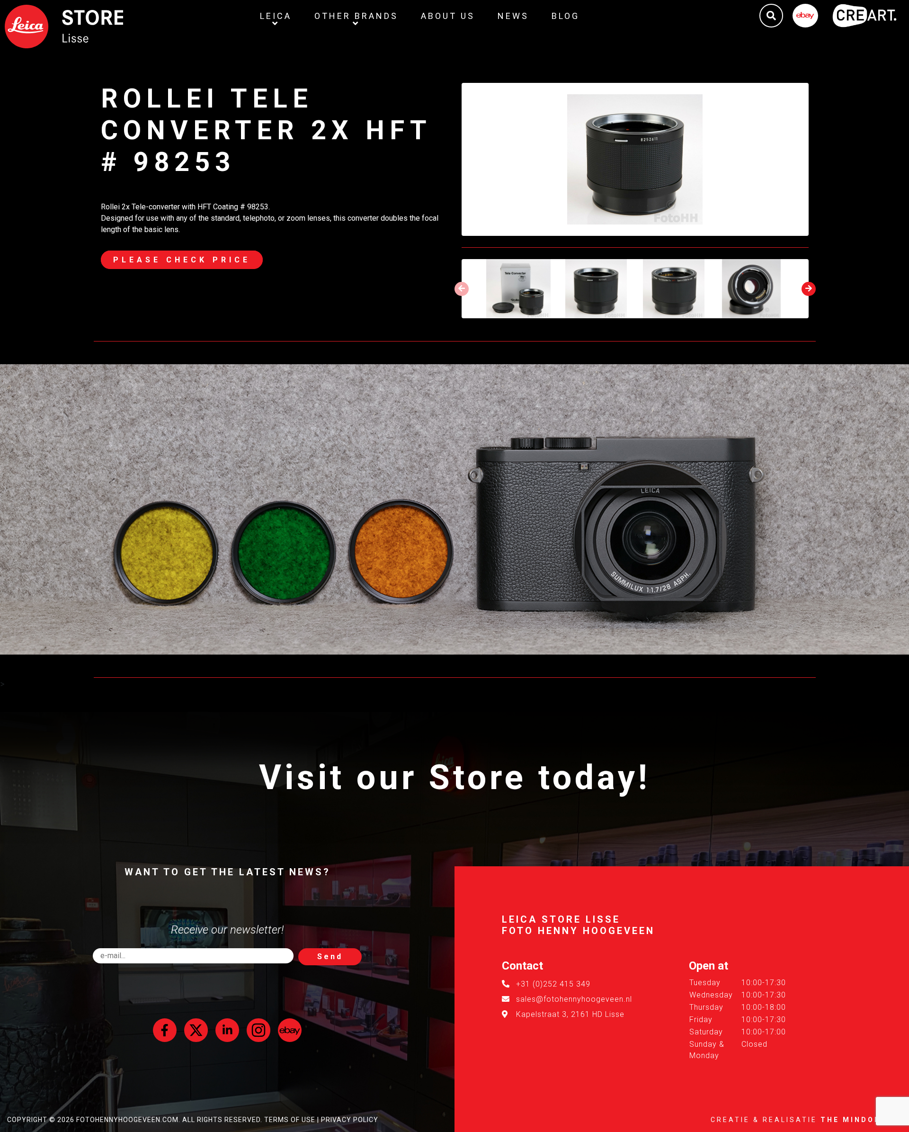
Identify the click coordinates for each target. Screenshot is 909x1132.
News (513, 16)
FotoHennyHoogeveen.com (127, 1119)
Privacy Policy (349, 1119)
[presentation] (461, 289)
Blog (565, 16)
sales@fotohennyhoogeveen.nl (574, 999)
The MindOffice (861, 1119)
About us (448, 16)
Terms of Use (289, 1119)
